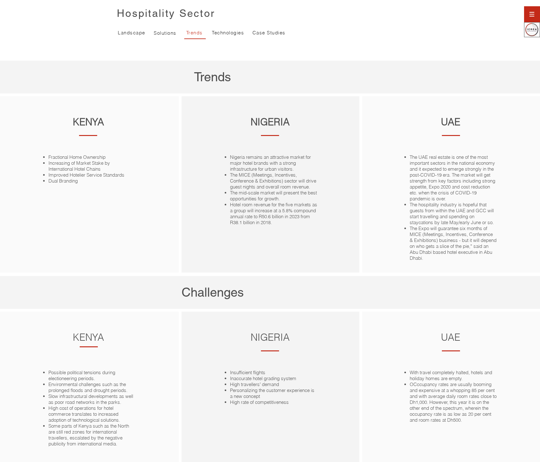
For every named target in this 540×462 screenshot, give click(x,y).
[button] (532, 14)
